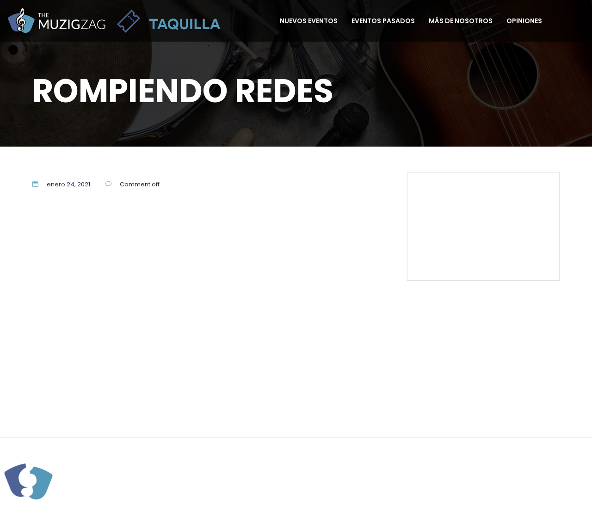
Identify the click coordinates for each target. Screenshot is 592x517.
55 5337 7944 (523, 192)
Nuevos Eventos (309, 20)
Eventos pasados (383, 20)
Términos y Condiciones (474, 234)
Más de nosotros (461, 20)
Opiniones (524, 20)
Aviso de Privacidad (338, 397)
